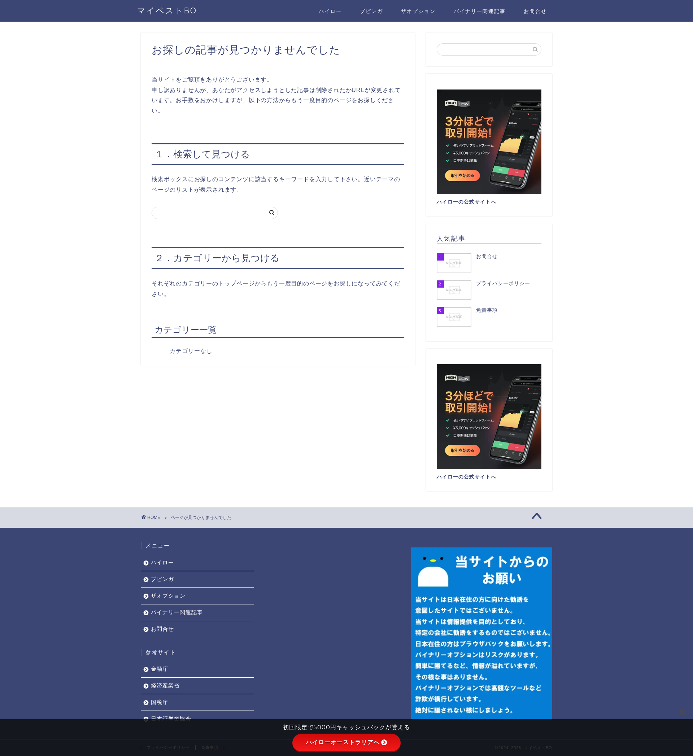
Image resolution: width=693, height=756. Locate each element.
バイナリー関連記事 (480, 11)
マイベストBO (167, 10)
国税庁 (159, 702)
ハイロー (330, 11)
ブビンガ (371, 11)
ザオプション (418, 11)
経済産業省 (165, 685)
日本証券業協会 (171, 719)
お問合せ (535, 11)
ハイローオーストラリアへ (343, 742)
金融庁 (159, 669)
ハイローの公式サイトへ (466, 202)
